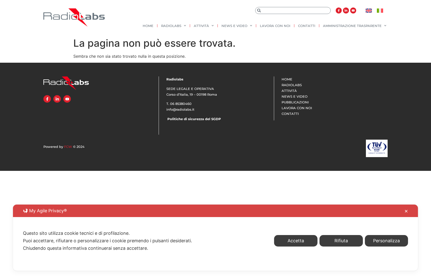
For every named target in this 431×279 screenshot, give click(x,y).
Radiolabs (171, 26)
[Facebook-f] (339, 10)
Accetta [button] (296, 240)
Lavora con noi (275, 26)
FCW (68, 147)
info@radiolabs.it (180, 109)
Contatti (306, 26)
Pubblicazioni (295, 102)
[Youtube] (353, 10)
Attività (201, 26)
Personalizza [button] (386, 240)
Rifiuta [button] (341, 240)
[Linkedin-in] (346, 10)
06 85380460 (181, 104)
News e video (295, 96)
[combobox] (293, 10)
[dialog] (215, 238)
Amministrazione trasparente (352, 26)
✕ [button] (406, 211)
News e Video (234, 26)
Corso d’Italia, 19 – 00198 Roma (191, 94)
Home (148, 26)
